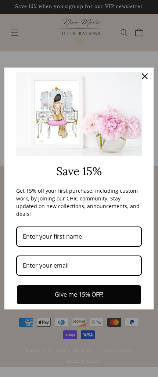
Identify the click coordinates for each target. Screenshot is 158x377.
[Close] (145, 76)
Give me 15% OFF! (79, 294)
